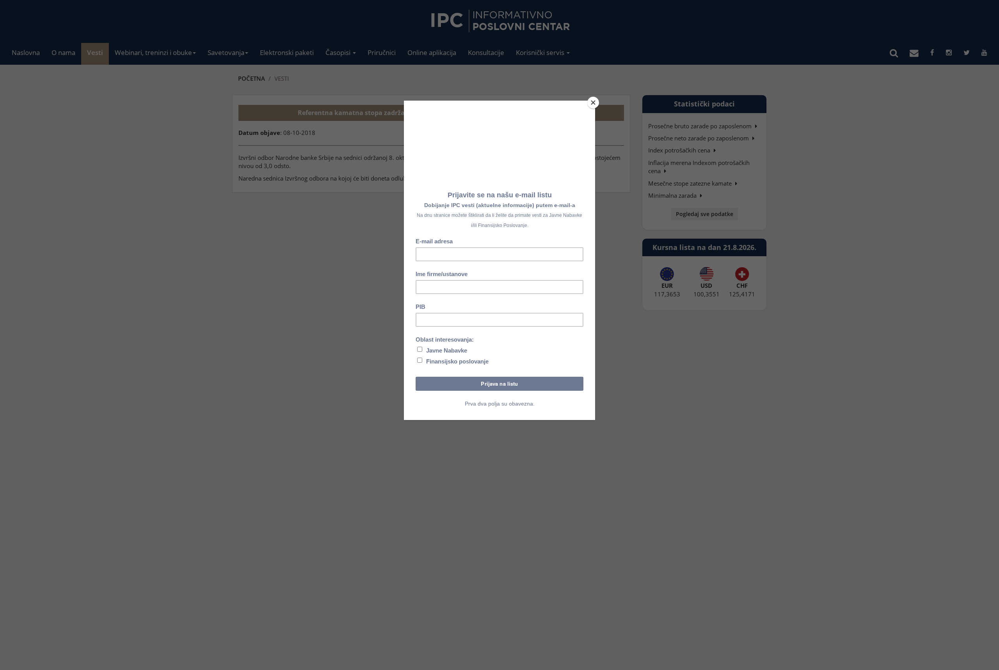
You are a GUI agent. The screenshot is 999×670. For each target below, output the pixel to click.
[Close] (593, 102)
